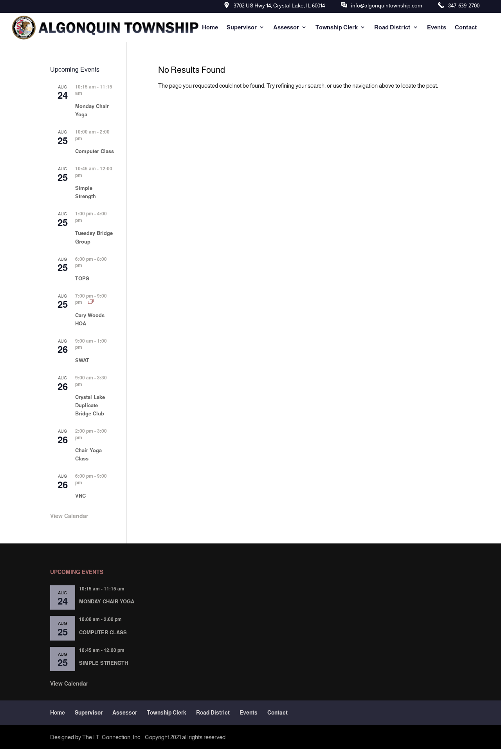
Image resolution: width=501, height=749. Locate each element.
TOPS (82, 278)
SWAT (82, 360)
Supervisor (242, 27)
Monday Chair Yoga (106, 601)
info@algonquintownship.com (386, 5)
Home (210, 27)
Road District (392, 27)
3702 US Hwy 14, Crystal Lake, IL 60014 (279, 5)
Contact (466, 27)
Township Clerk (336, 27)
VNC (80, 495)
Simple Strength (85, 192)
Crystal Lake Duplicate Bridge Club (90, 405)
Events (436, 27)
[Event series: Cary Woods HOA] (91, 301)
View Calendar (69, 516)
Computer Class (94, 151)
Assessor (286, 27)
